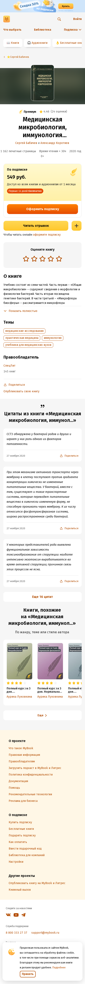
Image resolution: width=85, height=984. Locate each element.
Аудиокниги (39, 43)
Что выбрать (12, 29)
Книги (15, 43)
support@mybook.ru (45, 932)
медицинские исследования (24, 331)
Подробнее (59, 967)
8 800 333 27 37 (16, 932)
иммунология (52, 338)
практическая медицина (21, 338)
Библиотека (42, 29)
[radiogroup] (42, 259)
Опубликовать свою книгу (21, 391)
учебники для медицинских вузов (28, 345)
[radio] (26, 258)
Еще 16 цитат (42, 597)
